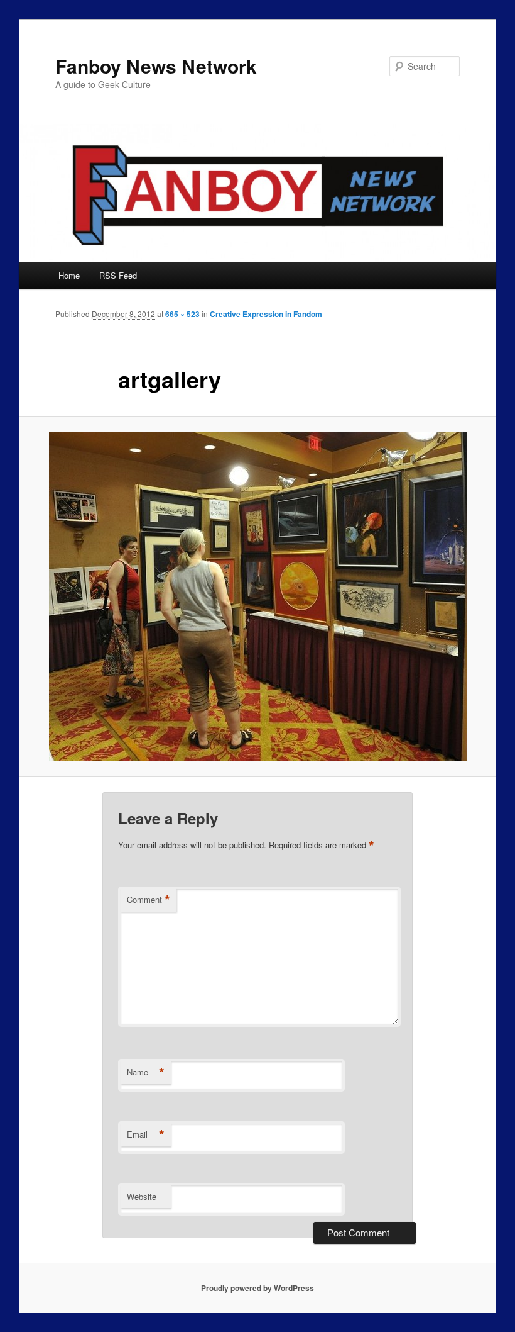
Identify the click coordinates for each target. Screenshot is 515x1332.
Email (146, 1134)
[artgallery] (257, 596)
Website (141, 1196)
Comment (148, 900)
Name (146, 1072)
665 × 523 (182, 314)
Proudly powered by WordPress (257, 1288)
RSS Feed (118, 275)
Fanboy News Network (156, 65)
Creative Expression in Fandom (266, 314)
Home (69, 275)
